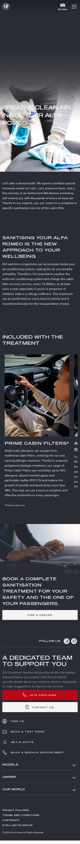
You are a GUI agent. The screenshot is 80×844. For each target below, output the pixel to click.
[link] (40, 615)
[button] (74, 6)
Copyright (11, 820)
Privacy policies (15, 810)
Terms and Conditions (20, 815)
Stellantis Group (17, 825)
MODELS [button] (10, 764)
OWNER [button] (9, 777)
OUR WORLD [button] (13, 789)
